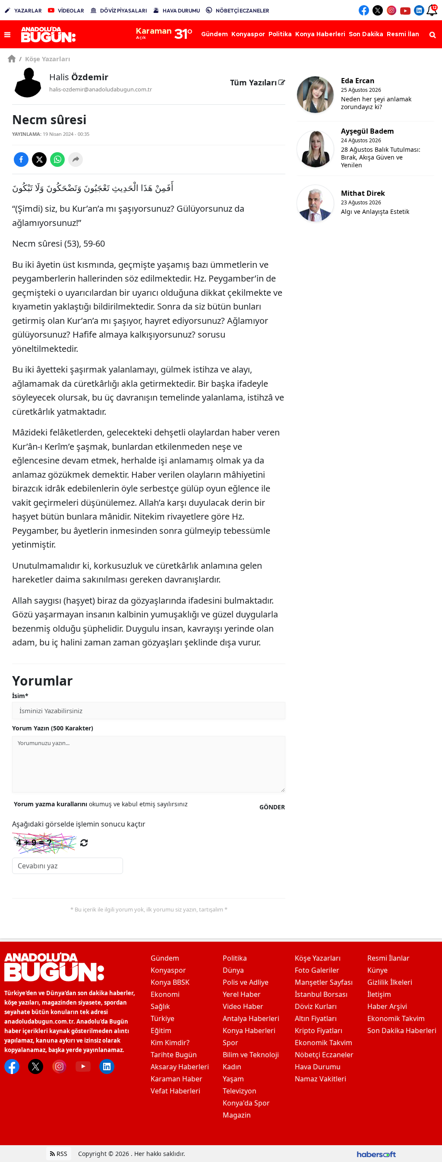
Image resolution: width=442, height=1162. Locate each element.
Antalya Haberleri (251, 1018)
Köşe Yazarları (44, 58)
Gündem (165, 958)
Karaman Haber (176, 1079)
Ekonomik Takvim (323, 1042)
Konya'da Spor (246, 1103)
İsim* (20, 696)
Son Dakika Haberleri (401, 1030)
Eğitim (161, 1030)
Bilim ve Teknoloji (251, 1054)
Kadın (232, 1066)
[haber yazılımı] (376, 1153)
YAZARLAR (28, 10)
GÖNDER (272, 807)
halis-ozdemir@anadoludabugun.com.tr (100, 89)
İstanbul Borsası (321, 994)
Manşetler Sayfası (324, 982)
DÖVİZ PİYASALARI (123, 10)
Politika (235, 958)
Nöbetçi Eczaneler (324, 1054)
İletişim (379, 994)
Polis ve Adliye (245, 982)
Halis (78, 77)
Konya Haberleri (249, 1030)
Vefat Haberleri (175, 1091)
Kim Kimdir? (170, 1042)
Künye (377, 970)
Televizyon (239, 1091)
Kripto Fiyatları (318, 1030)
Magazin (237, 1115)
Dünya (233, 970)
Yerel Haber (242, 994)
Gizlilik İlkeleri (389, 982)
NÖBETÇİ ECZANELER (242, 10)
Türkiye (162, 1018)
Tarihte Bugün (174, 1054)
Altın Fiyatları (316, 1018)
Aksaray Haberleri (180, 1066)
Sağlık (160, 1006)
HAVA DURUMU (181, 10)
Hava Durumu (318, 1066)
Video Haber (243, 1006)
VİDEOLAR (71, 10)
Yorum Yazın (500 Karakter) (52, 728)
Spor (230, 1042)
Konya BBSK (170, 982)
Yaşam (233, 1079)
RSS (61, 1153)
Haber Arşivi (387, 1006)
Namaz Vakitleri (320, 1079)
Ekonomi (165, 994)
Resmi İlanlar (388, 958)
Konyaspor (168, 970)
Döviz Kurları (316, 1006)
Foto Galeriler (317, 970)
